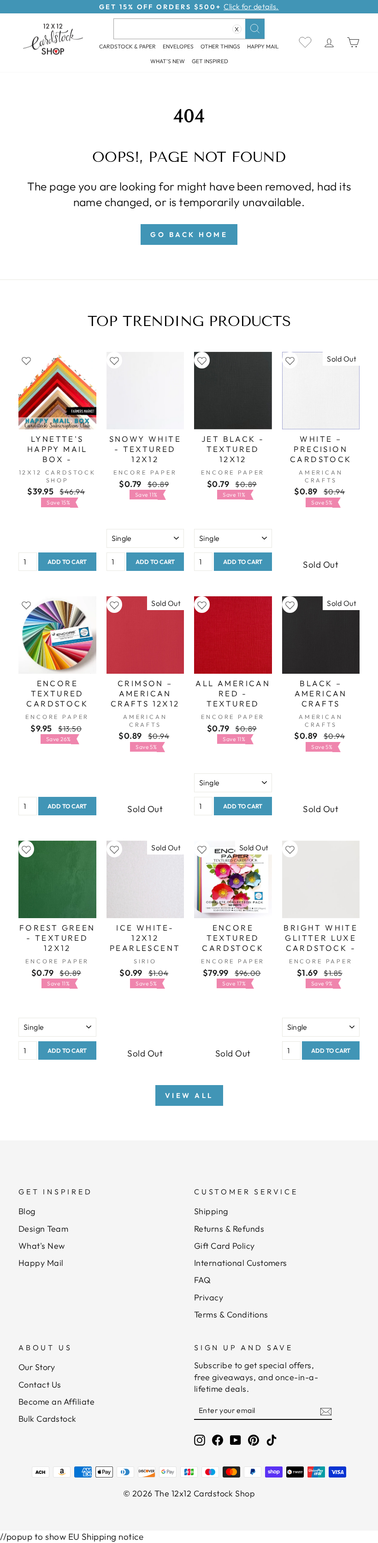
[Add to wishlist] (26, 360)
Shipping (211, 1211)
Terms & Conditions (231, 1314)
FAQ (202, 1280)
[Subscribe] (326, 1410)
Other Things (220, 46)
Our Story (36, 1367)
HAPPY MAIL (263, 46)
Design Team (43, 1228)
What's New (167, 61)
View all (189, 1095)
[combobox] (189, 28)
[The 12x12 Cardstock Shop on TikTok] (271, 1439)
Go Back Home (189, 234)
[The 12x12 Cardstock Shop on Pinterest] (253, 1439)
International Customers (240, 1263)
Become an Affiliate (56, 1401)
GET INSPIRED (210, 61)
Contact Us (39, 1384)
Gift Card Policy (224, 1245)
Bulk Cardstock (47, 1418)
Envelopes (178, 46)
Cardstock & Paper (127, 46)
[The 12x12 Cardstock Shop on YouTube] (235, 1439)
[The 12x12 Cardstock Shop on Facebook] (217, 1439)
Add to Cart (67, 561)
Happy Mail (41, 1263)
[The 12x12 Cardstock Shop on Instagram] (199, 1439)
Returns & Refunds (229, 1228)
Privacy (208, 1297)
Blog (26, 1211)
